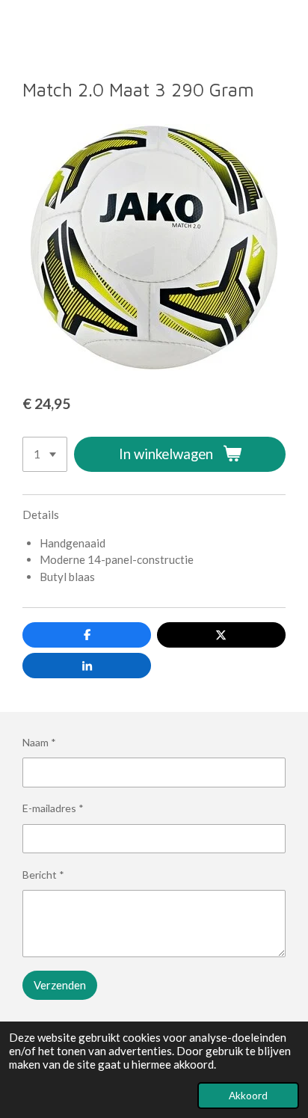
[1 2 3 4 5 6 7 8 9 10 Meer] (44, 454)
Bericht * (43, 874)
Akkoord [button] (248, 1096)
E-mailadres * (53, 808)
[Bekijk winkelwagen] (291, 28)
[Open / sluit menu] (16, 28)
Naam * (39, 742)
